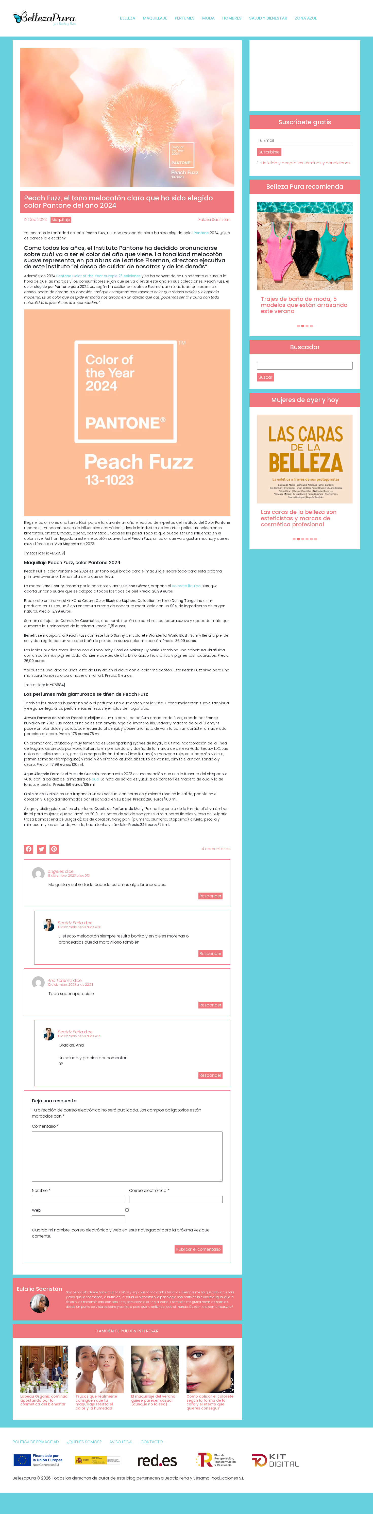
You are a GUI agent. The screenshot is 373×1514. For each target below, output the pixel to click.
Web (36, 1210)
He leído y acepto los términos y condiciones (305, 163)
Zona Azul (306, 18)
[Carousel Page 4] (311, 326)
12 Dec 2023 (35, 219)
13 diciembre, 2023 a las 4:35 (79, 1036)
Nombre (41, 1190)
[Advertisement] (304, 75)
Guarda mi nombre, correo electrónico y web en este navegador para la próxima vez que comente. (121, 1233)
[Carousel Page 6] (315, 539)
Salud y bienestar (268, 18)
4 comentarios (215, 849)
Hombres (232, 18)
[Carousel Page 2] (302, 326)
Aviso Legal (121, 1442)
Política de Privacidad (36, 1442)
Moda (208, 18)
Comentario (45, 1126)
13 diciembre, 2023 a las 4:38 (79, 927)
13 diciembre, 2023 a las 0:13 (69, 875)
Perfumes (185, 18)
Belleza (127, 18)
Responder (210, 896)
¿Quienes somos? (84, 1442)
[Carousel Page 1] (298, 326)
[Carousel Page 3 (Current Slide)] (307, 326)
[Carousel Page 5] (311, 539)
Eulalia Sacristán (214, 219)
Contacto (152, 1442)
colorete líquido (186, 585)
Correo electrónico (149, 1190)
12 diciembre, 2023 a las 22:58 (71, 984)
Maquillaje (155, 18)
